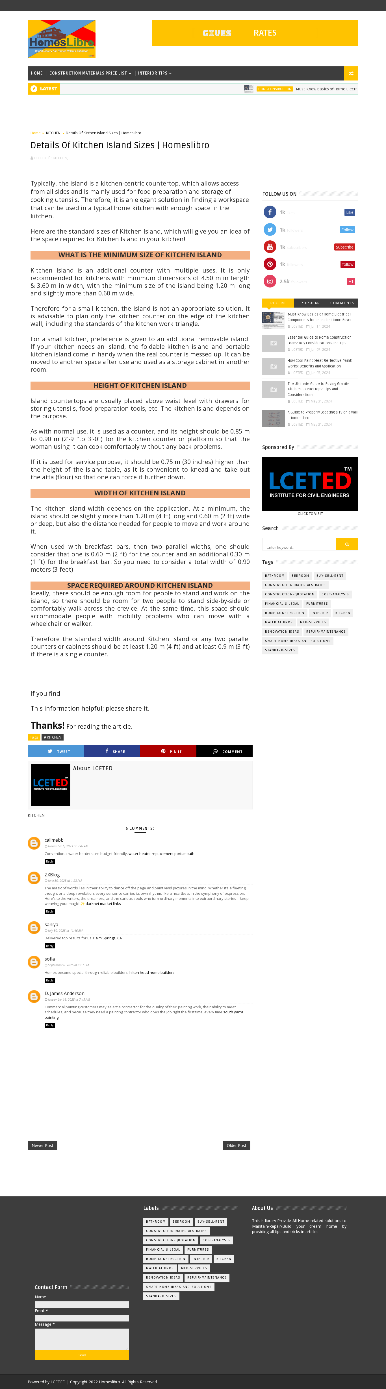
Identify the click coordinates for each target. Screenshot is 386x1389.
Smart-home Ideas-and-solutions (298, 641)
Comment (232, 751)
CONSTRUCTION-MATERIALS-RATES (295, 585)
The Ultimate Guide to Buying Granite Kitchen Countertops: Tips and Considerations (319, 389)
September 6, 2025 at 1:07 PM (68, 965)
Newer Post (42, 1145)
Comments (342, 303)
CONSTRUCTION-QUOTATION (290, 594)
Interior (320, 613)
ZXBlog (52, 875)
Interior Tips (153, 73)
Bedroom (300, 576)
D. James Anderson (64, 993)
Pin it (176, 751)
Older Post (236, 1145)
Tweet (63, 751)
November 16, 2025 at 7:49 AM (69, 999)
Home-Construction (253, 89)
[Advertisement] (130, 113)
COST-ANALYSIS (335, 594)
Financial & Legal (282, 604)
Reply (49, 861)
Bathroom (275, 576)
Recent (278, 303)
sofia (50, 959)
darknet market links (103, 903)
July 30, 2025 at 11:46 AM (65, 930)
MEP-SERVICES (313, 622)
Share (119, 751)
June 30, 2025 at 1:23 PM (65, 880)
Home (37, 73)
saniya (51, 924)
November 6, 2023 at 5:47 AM (68, 846)
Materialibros (279, 622)
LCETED (58, 1381)
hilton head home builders (152, 972)
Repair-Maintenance (326, 632)
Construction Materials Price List (88, 73)
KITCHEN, (60, 157)
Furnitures (317, 604)
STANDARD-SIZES (280, 650)
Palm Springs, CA (107, 937)
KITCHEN (53, 132)
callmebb (54, 840)
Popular (310, 303)
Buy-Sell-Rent (330, 576)
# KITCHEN (52, 737)
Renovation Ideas (282, 632)
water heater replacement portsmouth (161, 853)
